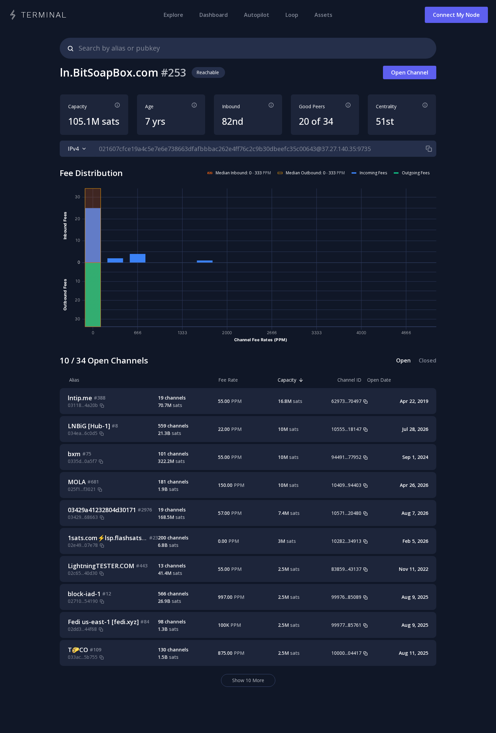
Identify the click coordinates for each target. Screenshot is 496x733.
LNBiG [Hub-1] (89, 426)
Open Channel (409, 72)
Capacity (287, 380)
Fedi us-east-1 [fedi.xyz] (103, 622)
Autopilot (256, 15)
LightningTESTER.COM (101, 566)
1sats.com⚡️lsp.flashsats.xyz (110, 538)
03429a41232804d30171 (102, 510)
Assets (323, 15)
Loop (291, 15)
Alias (74, 380)
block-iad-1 (84, 594)
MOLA (77, 482)
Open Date (379, 380)
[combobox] (248, 48)
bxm (74, 454)
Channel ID (349, 380)
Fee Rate (228, 380)
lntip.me (80, 398)
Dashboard (213, 15)
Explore (173, 15)
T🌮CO (78, 650)
